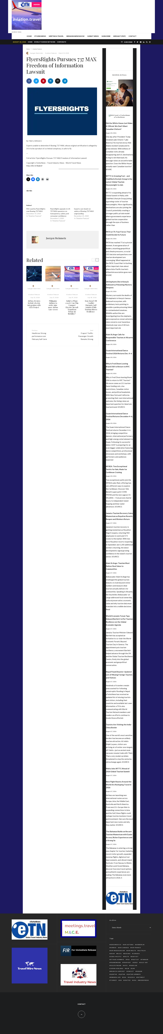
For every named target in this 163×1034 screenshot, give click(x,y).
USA (134, 980)
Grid (136, 962)
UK (121, 980)
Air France (136, 947)
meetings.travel (56, 36)
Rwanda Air (115, 977)
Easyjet (135, 956)
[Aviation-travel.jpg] (72, 273)
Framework (115, 962)
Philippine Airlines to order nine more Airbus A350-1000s (53, 305)
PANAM (139, 971)
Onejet (131, 971)
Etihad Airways (117, 959)
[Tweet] (36, 81)
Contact (132, 36)
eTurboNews (40, 36)
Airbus (113, 947)
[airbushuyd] (34, 273)
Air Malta (131, 950)
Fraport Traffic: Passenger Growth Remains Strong (85, 334)
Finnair (145, 959)
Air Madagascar (117, 950)
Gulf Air (144, 962)
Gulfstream (115, 965)
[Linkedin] (143, 42)
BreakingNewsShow (75, 36)
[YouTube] (140, 42)
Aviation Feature (51, 53)
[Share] (29, 81)
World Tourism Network (44, 42)
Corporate (61, 42)
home (29, 36)
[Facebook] (134, 42)
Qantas (113, 974)
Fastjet (135, 959)
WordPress (144, 980)
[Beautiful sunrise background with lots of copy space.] (53, 273)
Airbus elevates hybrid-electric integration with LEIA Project (34, 304)
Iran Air (133, 965)
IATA (126, 965)
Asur (112, 953)
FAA (128, 959)
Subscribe (106, 36)
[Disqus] (62, 384)
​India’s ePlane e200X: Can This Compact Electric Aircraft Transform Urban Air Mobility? (72, 307)
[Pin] (43, 81)
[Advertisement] (107, 16)
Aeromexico (115, 944)
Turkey (113, 980)
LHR (133, 968)
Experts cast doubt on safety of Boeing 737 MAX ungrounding (84, 211)
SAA (124, 977)
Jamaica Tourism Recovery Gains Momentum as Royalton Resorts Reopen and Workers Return (119, 516)
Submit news (93, 36)
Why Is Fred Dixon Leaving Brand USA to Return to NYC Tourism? (118, 367)
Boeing (127, 953)
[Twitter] (137, 42)
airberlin (140, 944)
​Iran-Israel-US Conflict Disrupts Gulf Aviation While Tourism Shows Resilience (91, 306)
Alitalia (142, 950)
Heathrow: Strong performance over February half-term (39, 334)
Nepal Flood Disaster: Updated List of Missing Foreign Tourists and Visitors (119, 675)
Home (30, 42)
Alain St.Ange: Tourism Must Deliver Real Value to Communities (118, 566)
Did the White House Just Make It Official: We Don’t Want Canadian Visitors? (119, 126)
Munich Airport (117, 971)
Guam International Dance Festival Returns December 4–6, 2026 (119, 416)
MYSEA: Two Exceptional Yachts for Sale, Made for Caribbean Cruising (116, 469)
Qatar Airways (134, 974)
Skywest (141, 977)
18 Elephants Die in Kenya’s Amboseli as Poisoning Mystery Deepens (119, 285)
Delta (126, 956)
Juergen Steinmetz (36, 53)
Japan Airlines (116, 968)
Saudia (132, 977)
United (127, 980)
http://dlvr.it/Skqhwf (34, 166)
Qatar (122, 974)
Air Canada (124, 947)
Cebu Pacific (116, 956)
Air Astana (129, 944)
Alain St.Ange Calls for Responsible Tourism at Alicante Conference (119, 337)
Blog (119, 953)
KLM (127, 968)
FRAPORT (127, 962)
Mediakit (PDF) (119, 36)
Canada (136, 953)
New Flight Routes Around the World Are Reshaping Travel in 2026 (118, 785)
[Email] (57, 81)
